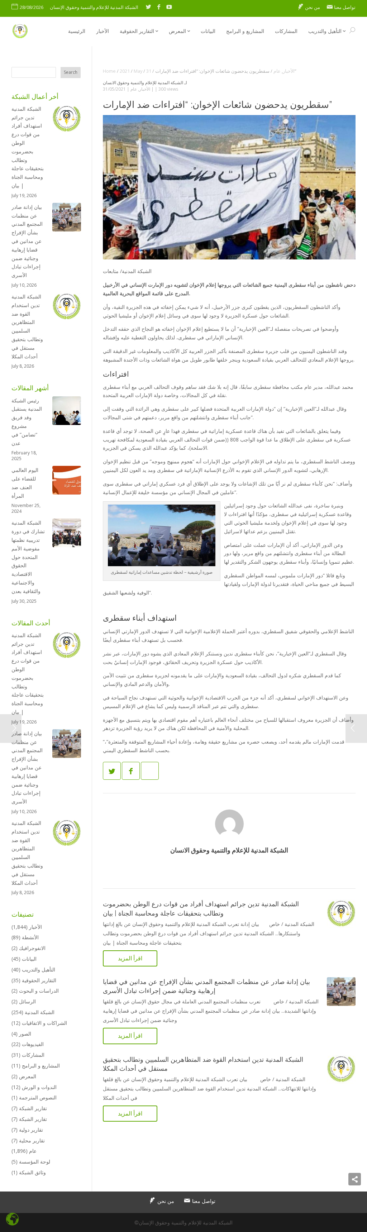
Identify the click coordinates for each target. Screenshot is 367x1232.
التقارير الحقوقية (39, 980)
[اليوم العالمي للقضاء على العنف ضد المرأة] (66, 481)
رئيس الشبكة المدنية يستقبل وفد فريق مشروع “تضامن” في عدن (26, 422)
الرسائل (27, 1001)
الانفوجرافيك (32, 948)
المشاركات (33, 1054)
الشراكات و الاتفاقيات (44, 1022)
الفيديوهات (33, 1044)
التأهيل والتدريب (38, 969)
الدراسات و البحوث (39, 990)
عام (133, 89)
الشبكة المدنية (39, 1012)
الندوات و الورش (39, 1087)
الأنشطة (30, 937)
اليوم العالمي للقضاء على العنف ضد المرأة (24, 483)
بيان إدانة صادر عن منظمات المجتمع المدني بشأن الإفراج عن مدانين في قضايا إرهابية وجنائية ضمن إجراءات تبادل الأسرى (27, 241)
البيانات (29, 958)
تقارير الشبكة (33, 1108)
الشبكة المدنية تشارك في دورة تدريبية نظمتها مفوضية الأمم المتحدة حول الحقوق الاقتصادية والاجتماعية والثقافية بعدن (28, 556)
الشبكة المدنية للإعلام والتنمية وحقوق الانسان (143, 83)
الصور (25, 1033)
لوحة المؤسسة (34, 1161)
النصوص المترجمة (38, 1097)
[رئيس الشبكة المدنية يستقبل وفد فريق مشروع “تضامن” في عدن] (66, 412)
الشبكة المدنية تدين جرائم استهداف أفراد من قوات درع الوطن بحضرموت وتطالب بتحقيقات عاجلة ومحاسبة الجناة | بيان (27, 147)
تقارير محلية (32, 1140)
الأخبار (144, 89)
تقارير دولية (31, 1129)
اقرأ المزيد (130, 958)
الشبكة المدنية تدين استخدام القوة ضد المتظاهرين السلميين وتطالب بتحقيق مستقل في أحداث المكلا (27, 326)
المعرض (27, 1076)
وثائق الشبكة (32, 1172)
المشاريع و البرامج (41, 1065)
